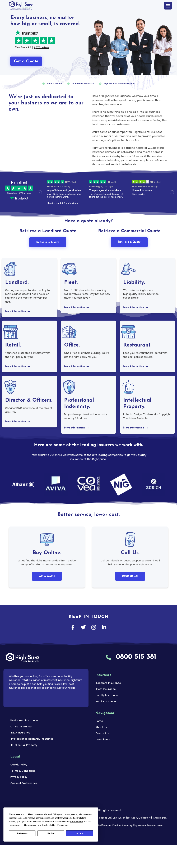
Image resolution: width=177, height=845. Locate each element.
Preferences (22, 833)
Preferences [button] (62, 825)
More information (15, 311)
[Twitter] (83, 627)
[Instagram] (93, 627)
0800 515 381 (130, 576)
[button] (168, 6)
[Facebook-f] (73, 627)
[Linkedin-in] (104, 627)
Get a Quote (47, 576)
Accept (79, 833)
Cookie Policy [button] (76, 821)
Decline (51, 833)
